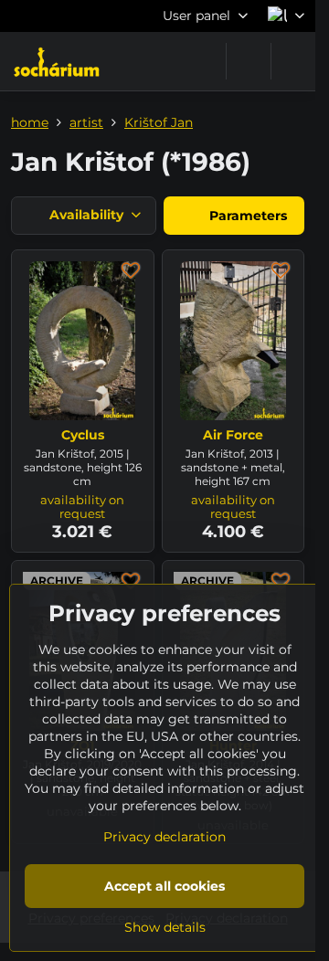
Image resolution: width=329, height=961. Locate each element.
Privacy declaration (164, 837)
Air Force (233, 435)
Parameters (246, 215)
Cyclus (82, 435)
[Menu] (293, 61)
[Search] (249, 61)
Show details (165, 927)
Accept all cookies (164, 886)
